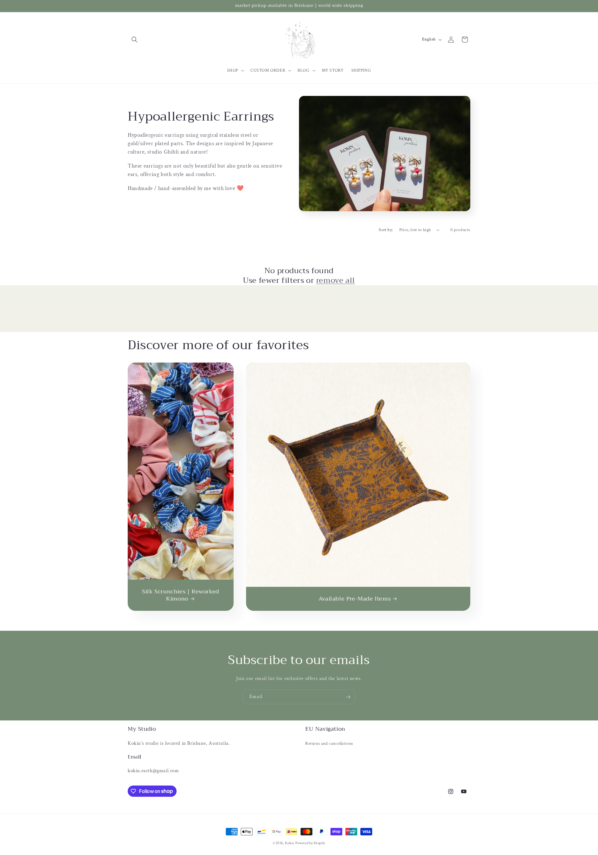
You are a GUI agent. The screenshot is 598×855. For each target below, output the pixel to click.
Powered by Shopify (310, 843)
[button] (134, 39)
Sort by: (386, 230)
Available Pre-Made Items (355, 598)
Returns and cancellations (329, 743)
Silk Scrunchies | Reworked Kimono (180, 595)
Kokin (290, 843)
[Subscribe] (348, 697)
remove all (335, 280)
